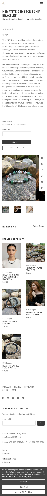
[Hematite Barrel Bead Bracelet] (11, 346)
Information (29, 387)
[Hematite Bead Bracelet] (11, 302)
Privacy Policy (27, 476)
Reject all (24, 487)
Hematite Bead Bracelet (9, 322)
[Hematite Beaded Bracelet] (35, 252)
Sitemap (6, 462)
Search (5, 390)
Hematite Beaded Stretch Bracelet (35, 313)
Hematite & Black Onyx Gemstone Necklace (11, 277)
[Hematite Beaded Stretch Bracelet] (35, 293)
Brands (17, 387)
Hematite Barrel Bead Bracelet (10, 367)
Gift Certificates (9, 459)
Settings (23, 481)
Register (6, 453)
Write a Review (39, 226)
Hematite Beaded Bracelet (34, 269)
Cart (14, 390)
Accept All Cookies (23, 492)
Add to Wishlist (17, 148)
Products (6, 387)
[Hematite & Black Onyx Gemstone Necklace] (11, 255)
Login (4, 450)
